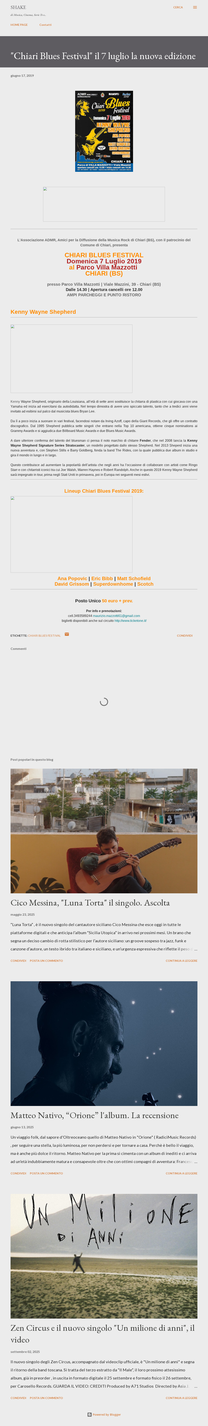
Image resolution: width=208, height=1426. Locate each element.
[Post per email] (66, 635)
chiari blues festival (44, 635)
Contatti (45, 24)
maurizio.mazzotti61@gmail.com (116, 616)
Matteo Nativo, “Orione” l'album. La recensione (95, 1115)
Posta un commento (46, 960)
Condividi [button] (185, 635)
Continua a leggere (181, 960)
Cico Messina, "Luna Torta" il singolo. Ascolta (90, 902)
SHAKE (18, 7)
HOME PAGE (19, 24)
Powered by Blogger (106, 1414)
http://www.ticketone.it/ (130, 620)
